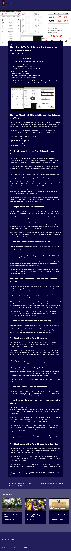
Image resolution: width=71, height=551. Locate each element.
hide (29, 58)
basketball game (14, 411)
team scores (36, 329)
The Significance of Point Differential (20, 64)
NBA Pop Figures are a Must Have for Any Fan (51, 482)
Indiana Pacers (14, 145)
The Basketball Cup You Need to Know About (58, 516)
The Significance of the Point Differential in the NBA (23, 77)
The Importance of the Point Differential (20, 73)
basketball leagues (47, 435)
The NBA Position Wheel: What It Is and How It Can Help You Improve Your (20, 483)
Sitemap (25, 547)
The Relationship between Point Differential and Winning (25, 63)
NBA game (56, 325)
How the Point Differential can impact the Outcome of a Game (26, 68)
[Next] (67, 512)
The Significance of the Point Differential (21, 71)
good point (34, 241)
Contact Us (10, 547)
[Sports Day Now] (9, 3)
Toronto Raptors (15, 144)
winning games (37, 201)
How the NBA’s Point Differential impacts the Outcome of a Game (27, 61)
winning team (54, 409)
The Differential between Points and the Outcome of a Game (25, 75)
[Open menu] (68, 3)
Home (4, 547)
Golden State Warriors (17, 140)
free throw (23, 438)
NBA (11, 44)
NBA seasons (43, 174)
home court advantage (54, 182)
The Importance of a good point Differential (21, 66)
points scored (20, 217)
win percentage (40, 332)
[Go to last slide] (4, 512)
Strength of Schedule (17, 184)
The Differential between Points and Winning (22, 70)
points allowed (37, 217)
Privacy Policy (18, 547)
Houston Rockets (15, 142)
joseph (13, 53)
